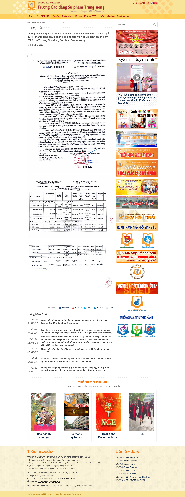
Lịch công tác (137, 3)
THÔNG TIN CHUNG (92, 382)
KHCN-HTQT (90, 16)
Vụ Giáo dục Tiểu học (128, 464)
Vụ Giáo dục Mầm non (128, 461)
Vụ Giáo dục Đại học (127, 470)
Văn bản (111, 16)
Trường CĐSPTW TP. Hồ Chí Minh (133, 480)
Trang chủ (33, 16)
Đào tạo (78, 16)
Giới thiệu (45, 16)
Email (110, 308)
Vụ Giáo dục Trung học (128, 467)
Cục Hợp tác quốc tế (127, 474)
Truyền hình (135, 59)
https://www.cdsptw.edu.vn (49, 481)
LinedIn (100, 308)
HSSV (101, 16)
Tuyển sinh (67, 16)
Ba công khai (123, 16)
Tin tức (56, 16)
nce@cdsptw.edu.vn (66, 478)
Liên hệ (146, 3)
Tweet (89, 308)
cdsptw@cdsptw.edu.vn (47, 478)
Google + (78, 308)
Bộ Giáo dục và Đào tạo (128, 457)
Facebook (65, 308)
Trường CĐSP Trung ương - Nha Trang (134, 477)
